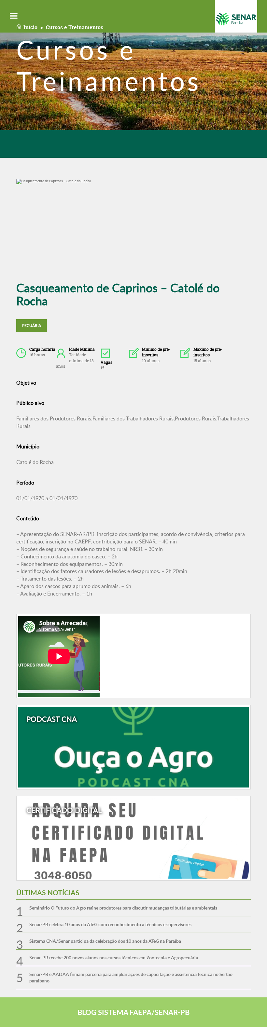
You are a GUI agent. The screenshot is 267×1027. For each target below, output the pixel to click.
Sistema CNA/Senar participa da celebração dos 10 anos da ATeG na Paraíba (105, 941)
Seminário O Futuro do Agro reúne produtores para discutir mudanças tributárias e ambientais (123, 908)
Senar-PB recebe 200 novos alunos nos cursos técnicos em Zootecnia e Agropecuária (113, 957)
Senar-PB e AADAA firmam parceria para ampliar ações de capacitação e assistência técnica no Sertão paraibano (130, 977)
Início (30, 27)
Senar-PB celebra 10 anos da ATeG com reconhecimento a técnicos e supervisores (110, 924)
